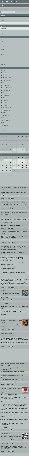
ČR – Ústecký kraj (4, 100)
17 (2, 147)
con (1, 44)
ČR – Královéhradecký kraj (6, 82)
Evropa (2, 128)
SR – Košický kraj (4, 112)
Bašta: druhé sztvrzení (7, 333)
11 (6, 144)
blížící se (2, 20)
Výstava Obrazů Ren (7, 443)
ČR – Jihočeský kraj (5, 75)
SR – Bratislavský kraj (5, 110)
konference (3, 41)
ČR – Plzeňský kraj (5, 95)
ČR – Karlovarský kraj (5, 80)
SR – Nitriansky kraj (5, 115)
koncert (2, 39)
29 (10, 139)
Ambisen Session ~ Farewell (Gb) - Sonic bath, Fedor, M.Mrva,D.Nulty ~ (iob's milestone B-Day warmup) (13, 248)
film (1, 51)
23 (26, 147)
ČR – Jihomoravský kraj (6, 77)
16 (26, 144)
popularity (3, 17)
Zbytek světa (3, 130)
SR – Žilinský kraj (4, 125)
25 (6, 149)
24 (2, 149)
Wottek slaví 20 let (6, 222)
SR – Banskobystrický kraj (6, 107)
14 (18, 144)
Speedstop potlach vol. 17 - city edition (12, 388)
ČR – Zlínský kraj (4, 105)
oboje (2, 33)
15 (22, 144)
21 (18, 147)
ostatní (2, 54)
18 (6, 147)
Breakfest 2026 (5, 433)
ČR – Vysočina (4, 102)
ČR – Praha (3, 72)
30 (14, 139)
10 (2, 144)
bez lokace (3, 70)
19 (10, 147)
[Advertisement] (14, 179)
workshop (3, 64)
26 (10, 149)
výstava (2, 49)
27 (2, 139)
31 (18, 139)
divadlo (2, 62)
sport (2, 59)
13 (14, 144)
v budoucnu (3, 28)
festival (2, 46)
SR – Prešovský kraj (5, 117)
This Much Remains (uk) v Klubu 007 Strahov (14, 202)
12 (10, 144)
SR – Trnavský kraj (5, 122)
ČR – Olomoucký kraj (5, 90)
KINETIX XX (4, 291)
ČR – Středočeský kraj (5, 97)
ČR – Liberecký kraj (5, 85)
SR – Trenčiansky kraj (5, 120)
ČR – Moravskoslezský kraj (6, 87)
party (2, 57)
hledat (1, 9)
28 (6, 139)
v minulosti (3, 31)
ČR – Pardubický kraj (5, 92)
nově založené (4, 22)
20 (14, 147)
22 (22, 147)
